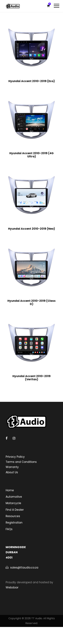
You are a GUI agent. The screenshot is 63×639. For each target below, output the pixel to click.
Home (10, 490)
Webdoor (12, 587)
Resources (13, 516)
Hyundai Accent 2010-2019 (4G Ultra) (31, 154)
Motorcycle (13, 503)
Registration (14, 522)
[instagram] (14, 438)
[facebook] (6, 438)
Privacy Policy (15, 457)
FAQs (9, 529)
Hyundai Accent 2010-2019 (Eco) (31, 81)
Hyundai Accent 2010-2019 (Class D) (31, 302)
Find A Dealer (15, 510)
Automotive (14, 497)
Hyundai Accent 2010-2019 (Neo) (31, 229)
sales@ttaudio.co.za (24, 567)
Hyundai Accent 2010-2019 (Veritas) (31, 377)
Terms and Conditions (21, 462)
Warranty (12, 467)
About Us (12, 472)
